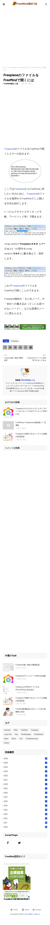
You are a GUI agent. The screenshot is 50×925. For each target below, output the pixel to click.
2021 (25, 780)
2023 (25, 771)
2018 (25, 793)
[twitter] (19, 842)
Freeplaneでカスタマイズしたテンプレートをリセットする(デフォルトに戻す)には (31, 411)
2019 (25, 788)
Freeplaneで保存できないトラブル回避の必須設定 (31, 435)
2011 (25, 823)
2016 (25, 801)
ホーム (5, 67)
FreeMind (24, 730)
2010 (25, 827)
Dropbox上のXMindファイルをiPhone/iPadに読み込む (27, 688)
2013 (25, 814)
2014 (25, 810)
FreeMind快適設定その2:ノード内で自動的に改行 (31, 710)
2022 (25, 775)
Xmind (6, 743)
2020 (25, 784)
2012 (25, 818)
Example (7, 730)
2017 (25, 797)
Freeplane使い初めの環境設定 (28, 665)
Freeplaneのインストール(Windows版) (31, 676)
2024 (25, 767)
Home (15, 910)
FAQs (16, 730)
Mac (16, 734)
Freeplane (13, 67)
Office (14, 738)
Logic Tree (8, 734)
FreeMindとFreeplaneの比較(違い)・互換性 (31, 423)
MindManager (26, 734)
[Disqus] (25, 487)
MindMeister (38, 734)
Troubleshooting (32, 738)
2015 (25, 805)
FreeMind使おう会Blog (31, 914)
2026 (25, 758)
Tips (20, 738)
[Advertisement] (25, 37)
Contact (38, 910)
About (27, 910)
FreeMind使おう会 (11, 83)
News (6, 738)
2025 (25, 763)
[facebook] (8, 842)
